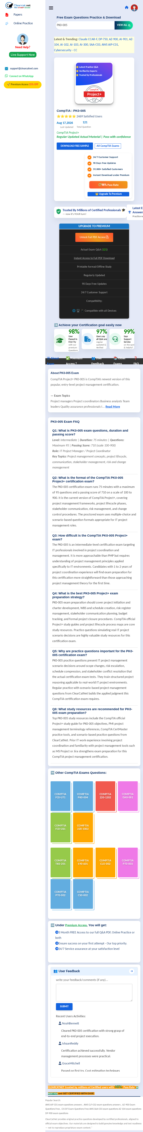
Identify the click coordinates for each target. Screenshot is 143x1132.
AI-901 (123, 39)
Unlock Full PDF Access (93, 237)
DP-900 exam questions (56, 1113)
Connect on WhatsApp (21, 76)
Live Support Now (23, 54)
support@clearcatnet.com (24, 68)
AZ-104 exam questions (130, 1109)
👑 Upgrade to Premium (108, 194)
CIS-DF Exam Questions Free (75, 1109)
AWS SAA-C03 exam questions (104, 1109)
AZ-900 (113, 39)
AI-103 (74, 44)
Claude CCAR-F (88, 39)
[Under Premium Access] (56, 932)
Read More (113, 407)
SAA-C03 (94, 44)
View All (122, 25)
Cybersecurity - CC (65, 50)
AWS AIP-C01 (110, 44)
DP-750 (103, 39)
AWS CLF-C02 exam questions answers (102, 1105)
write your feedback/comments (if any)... (82, 980)
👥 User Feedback (66, 971)
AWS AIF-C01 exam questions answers (63, 1105)
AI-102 (64, 44)
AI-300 (84, 44)
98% (110, 185)
